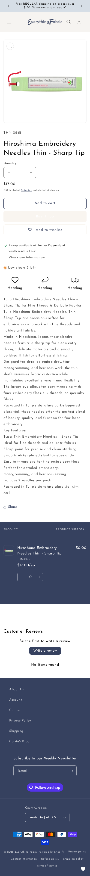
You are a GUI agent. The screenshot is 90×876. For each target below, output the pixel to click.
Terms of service (47, 866)
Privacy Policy (20, 720)
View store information (27, 257)
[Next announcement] (81, 6)
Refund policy (50, 859)
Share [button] (12, 507)
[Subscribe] (71, 770)
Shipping (26, 190)
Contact (15, 710)
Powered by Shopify (51, 852)
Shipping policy (73, 859)
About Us (16, 689)
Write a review (45, 651)
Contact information (24, 859)
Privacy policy (77, 852)
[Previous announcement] (8, 6)
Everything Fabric (26, 852)
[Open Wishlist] (83, 869)
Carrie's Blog (19, 741)
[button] (9, 22)
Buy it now (45, 216)
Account (15, 700)
